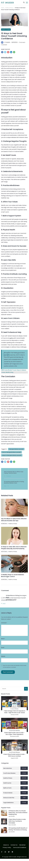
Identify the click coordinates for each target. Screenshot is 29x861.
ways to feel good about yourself (11, 455)
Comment (4, 622)
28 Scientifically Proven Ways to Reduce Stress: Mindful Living (13, 371)
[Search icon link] (23, 2)
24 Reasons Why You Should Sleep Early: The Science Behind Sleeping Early (18, 812)
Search (26, 689)
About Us (6, 845)
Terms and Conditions (19, 847)
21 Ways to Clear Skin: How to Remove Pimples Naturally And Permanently (13, 548)
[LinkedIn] (11, 52)
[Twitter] (5, 52)
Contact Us (14, 845)
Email (3, 647)
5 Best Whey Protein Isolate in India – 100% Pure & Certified (14, 755)
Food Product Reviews (14, 730)
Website (3, 656)
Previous (8, 476)
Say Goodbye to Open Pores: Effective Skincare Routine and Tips (14, 520)
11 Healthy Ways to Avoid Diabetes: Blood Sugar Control (12, 576)
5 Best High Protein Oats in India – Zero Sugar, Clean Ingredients (14, 733)
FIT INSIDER (7, 2)
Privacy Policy (7, 847)
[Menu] (27, 2)
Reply (4, 603)
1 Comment (4, 45)
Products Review (14, 708)
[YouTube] (12, 851)
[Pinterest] (8, 52)
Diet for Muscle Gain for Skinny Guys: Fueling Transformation (13, 472)
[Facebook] (2, 52)
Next (5, 486)
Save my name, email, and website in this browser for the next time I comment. (14, 666)
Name (3, 638)
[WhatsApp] (14, 52)
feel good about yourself (16, 449)
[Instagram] (5, 851)
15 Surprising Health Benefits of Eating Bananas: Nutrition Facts (14, 482)
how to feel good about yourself (11, 452)
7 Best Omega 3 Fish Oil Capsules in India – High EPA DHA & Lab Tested (14, 711)
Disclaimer (22, 845)
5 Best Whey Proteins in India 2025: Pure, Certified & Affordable (17, 821)
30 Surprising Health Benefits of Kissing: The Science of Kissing (18, 829)
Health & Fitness (6, 29)
